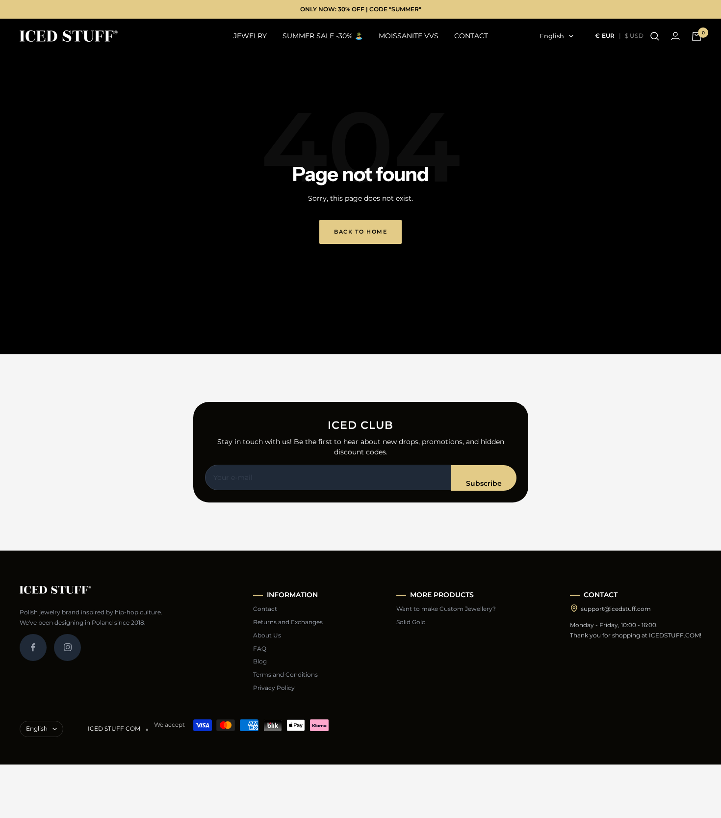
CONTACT (471, 36)
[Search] (654, 36)
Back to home (360, 231)
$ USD (634, 35)
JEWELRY (250, 36)
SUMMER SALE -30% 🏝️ (323, 36)
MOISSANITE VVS (408, 36)
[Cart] (696, 36)
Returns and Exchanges (288, 622)
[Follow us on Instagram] (67, 647)
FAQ (259, 648)
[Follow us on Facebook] (33, 647)
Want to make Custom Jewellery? (446, 608)
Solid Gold (411, 622)
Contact (265, 608)
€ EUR (605, 35)
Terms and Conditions (285, 674)
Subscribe (484, 483)
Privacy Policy (274, 687)
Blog (260, 661)
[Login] (675, 36)
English (552, 36)
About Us (267, 635)
